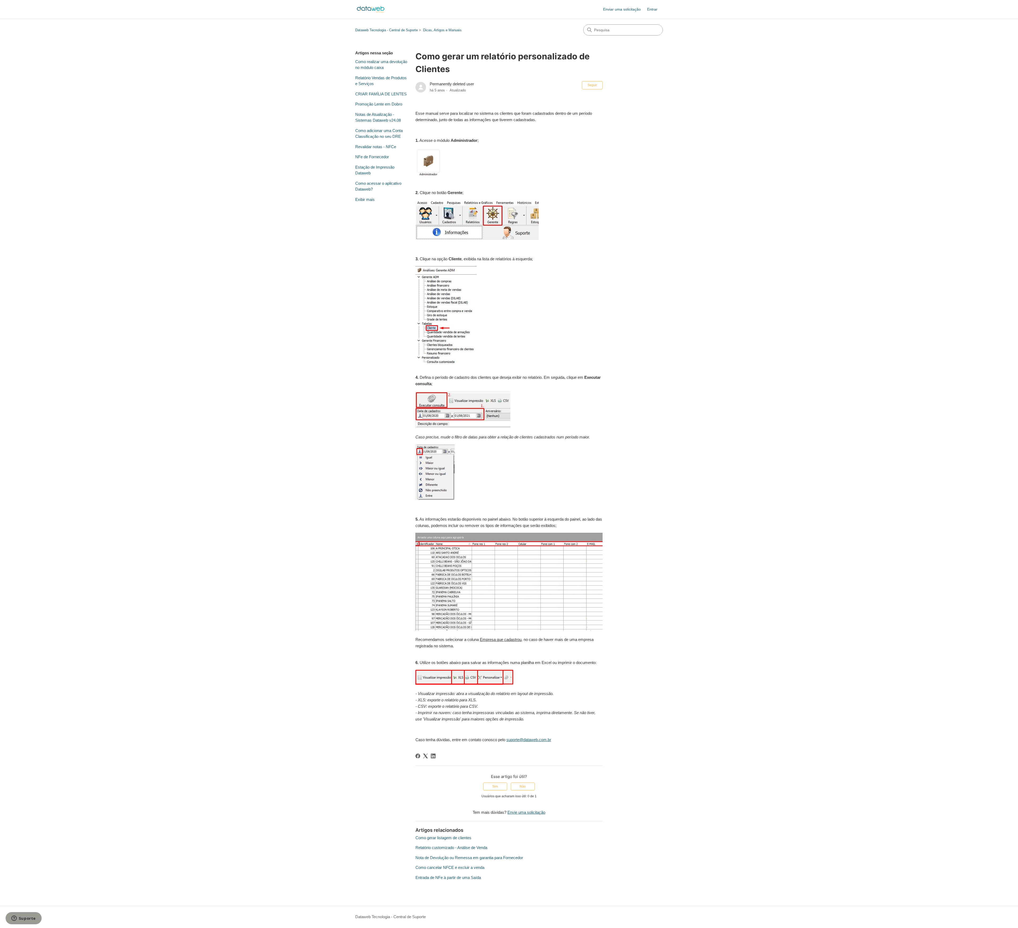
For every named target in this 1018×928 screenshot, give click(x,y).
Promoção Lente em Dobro (378, 104)
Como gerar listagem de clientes (443, 837)
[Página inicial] (370, 9)
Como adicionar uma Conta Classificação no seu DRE (379, 133)
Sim (495, 786)
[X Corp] (425, 756)
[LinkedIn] (433, 756)
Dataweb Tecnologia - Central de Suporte (386, 30)
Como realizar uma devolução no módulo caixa (381, 64)
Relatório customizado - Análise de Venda (451, 847)
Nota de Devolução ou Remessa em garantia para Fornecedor (469, 857)
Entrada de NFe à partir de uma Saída (448, 877)
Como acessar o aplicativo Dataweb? (378, 186)
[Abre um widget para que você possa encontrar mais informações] (23, 918)
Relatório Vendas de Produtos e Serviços (381, 81)
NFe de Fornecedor (372, 157)
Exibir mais (365, 199)
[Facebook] (417, 756)
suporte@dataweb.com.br (528, 739)
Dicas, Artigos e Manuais (442, 30)
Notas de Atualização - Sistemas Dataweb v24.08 (378, 117)
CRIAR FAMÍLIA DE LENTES (381, 94)
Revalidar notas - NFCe (375, 146)
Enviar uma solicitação (622, 9)
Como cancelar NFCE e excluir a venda (449, 867)
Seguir (592, 85)
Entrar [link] (652, 9)
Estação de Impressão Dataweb (374, 170)
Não (523, 786)
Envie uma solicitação (526, 812)
